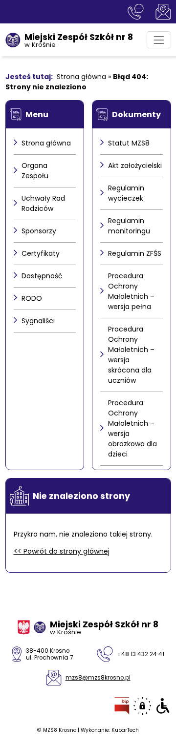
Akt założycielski (135, 165)
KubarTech (125, 730)
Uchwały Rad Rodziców (43, 203)
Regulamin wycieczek (126, 193)
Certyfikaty (41, 253)
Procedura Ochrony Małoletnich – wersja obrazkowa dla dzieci (132, 428)
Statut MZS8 (129, 143)
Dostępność (42, 276)
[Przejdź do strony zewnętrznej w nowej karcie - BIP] (122, 706)
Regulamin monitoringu (129, 226)
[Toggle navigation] (159, 39)
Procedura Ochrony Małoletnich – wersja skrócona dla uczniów (131, 354)
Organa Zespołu (35, 171)
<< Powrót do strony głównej (62, 551)
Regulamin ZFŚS (134, 253)
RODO (32, 298)
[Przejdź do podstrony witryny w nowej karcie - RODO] (142, 706)
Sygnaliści (38, 321)
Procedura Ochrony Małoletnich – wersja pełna (131, 291)
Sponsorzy (39, 231)
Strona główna (81, 77)
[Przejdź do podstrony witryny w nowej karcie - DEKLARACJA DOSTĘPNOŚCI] (163, 706)
